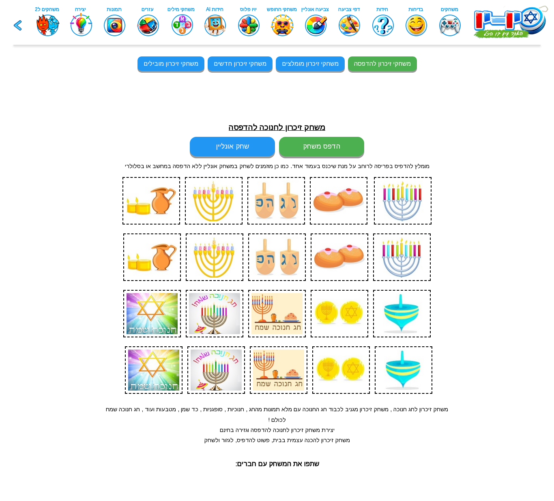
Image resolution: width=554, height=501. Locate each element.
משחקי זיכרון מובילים (171, 63)
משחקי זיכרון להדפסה (382, 63)
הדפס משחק (321, 146)
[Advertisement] (43, 251)
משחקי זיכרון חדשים (240, 63)
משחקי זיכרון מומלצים (310, 63)
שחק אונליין (232, 146)
